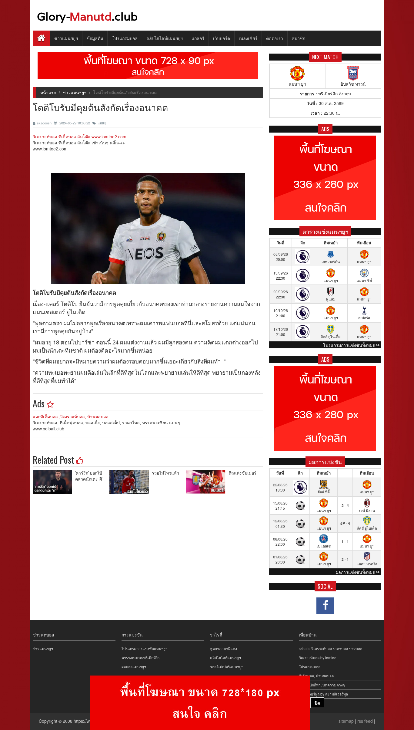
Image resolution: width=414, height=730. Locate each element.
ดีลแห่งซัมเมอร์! (243, 472)
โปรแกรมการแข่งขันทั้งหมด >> (351, 345)
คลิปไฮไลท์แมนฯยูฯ (164, 38)
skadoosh (44, 122)
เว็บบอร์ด (221, 38)
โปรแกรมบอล (125, 38)
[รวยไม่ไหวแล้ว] (130, 482)
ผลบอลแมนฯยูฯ (134, 666)
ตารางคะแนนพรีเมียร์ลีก (140, 657)
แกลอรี (198, 38)
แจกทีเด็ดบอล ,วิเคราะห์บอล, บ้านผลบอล (71, 416)
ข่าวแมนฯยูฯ (66, 38)
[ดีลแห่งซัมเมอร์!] (207, 482)
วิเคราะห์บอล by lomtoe (317, 657)
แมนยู (102, 122)
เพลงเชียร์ (248, 38)
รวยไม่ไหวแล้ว (165, 472)
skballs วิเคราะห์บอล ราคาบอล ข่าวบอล (330, 648)
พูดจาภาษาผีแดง (223, 648)
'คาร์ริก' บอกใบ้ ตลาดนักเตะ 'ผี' (88, 475)
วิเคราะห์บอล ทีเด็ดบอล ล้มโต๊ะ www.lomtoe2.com (79, 136)
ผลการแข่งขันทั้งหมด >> (358, 572)
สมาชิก (298, 38)
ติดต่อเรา (274, 38)
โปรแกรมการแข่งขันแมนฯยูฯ (145, 648)
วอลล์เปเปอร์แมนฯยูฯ (226, 666)
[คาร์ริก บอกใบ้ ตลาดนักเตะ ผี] (54, 482)
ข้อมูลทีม (95, 38)
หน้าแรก (48, 92)
